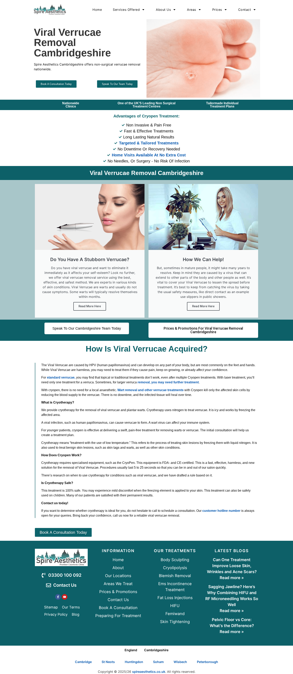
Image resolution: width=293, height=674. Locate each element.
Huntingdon (134, 662)
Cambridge (83, 662)
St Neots (108, 662)
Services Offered (126, 10)
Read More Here (90, 306)
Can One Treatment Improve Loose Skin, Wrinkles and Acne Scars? (232, 565)
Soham (158, 662)
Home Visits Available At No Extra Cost (149, 155)
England (131, 650)
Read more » (232, 577)
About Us (163, 10)
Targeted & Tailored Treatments (149, 143)
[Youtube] (64, 597)
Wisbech (180, 662)
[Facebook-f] (58, 597)
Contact (244, 10)
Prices (217, 10)
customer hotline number (221, 510)
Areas (191, 10)
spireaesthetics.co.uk (148, 672)
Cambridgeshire (156, 650)
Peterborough (207, 662)
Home (97, 10)
